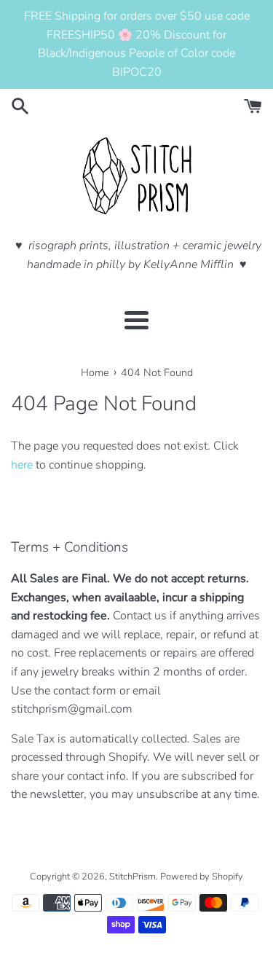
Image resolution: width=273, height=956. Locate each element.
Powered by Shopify (201, 876)
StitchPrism (132, 876)
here (22, 465)
